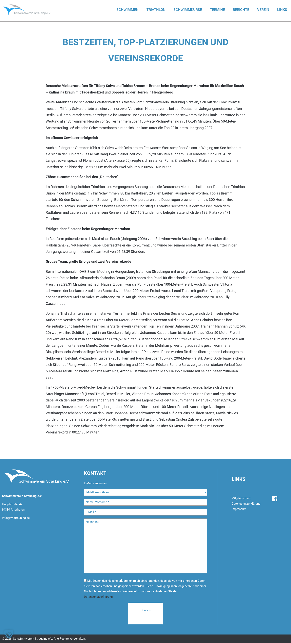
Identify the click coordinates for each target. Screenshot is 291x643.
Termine (217, 10)
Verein (263, 10)
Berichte (241, 10)
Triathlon (155, 10)
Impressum (239, 509)
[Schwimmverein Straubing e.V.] (30, 9)
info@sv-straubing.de (16, 518)
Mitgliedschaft (241, 498)
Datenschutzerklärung (98, 597)
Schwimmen (127, 10)
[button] (8, 634)
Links (282, 10)
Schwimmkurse (187, 10)
